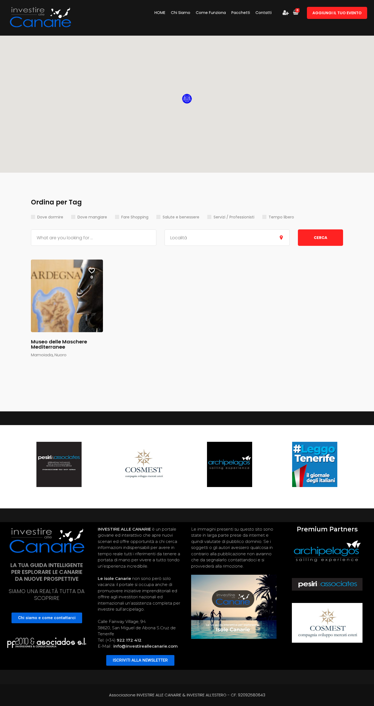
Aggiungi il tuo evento (337, 13)
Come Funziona (211, 12)
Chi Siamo (180, 12)
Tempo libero (281, 217)
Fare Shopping (134, 217)
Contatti (263, 12)
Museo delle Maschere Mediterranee (59, 344)
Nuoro (60, 355)
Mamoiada (42, 355)
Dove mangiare (92, 217)
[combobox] (227, 237)
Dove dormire (50, 217)
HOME (159, 12)
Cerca (320, 237)
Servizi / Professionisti (234, 217)
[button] (187, 98)
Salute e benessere (181, 217)
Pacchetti (240, 12)
